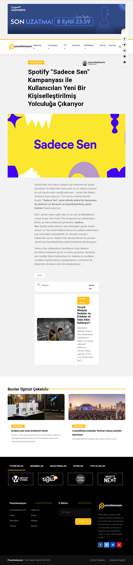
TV (65, 45)
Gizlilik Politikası (97, 560)
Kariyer (112, 45)
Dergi (102, 45)
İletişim (34, 526)
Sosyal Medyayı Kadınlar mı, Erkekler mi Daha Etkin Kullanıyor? (84, 315)
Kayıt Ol (84, 521)
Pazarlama (36, 62)
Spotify (39, 275)
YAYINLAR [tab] (78, 466)
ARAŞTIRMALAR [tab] (58, 466)
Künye (33, 515)
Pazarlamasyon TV (18, 510)
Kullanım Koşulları (117, 560)
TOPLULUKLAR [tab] (97, 466)
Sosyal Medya (82, 301)
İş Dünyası (53, 45)
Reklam (34, 520)
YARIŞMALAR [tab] (36, 466)
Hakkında (35, 510)
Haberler (37, 45)
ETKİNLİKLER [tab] (16, 466)
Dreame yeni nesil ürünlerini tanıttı (29, 430)
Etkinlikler (89, 45)
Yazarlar (76, 45)
